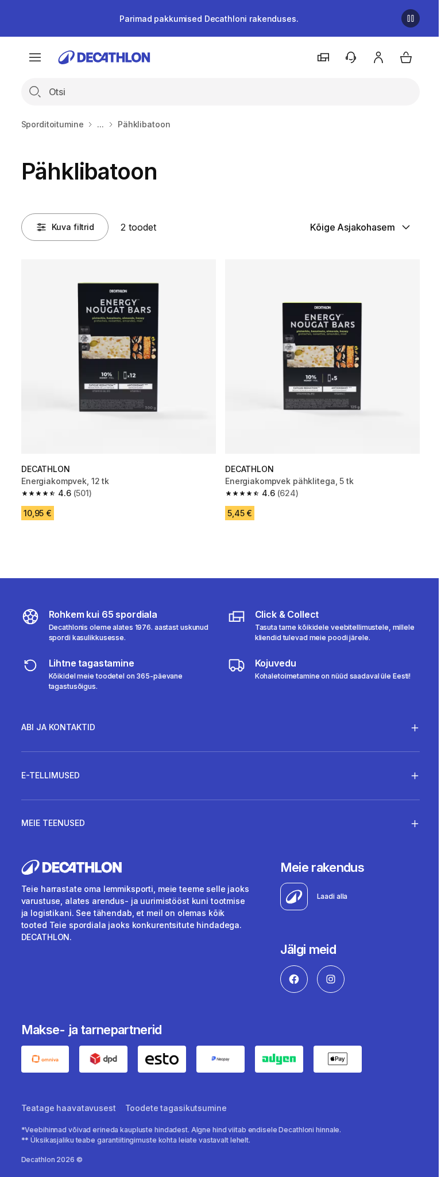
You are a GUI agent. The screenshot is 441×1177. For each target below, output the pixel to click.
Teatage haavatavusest (68, 1103)
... (100, 124)
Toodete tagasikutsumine (176, 1103)
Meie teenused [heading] (53, 819)
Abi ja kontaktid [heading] (58, 723)
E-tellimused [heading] (50, 770)
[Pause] (410, 18)
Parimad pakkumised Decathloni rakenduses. (208, 19)
